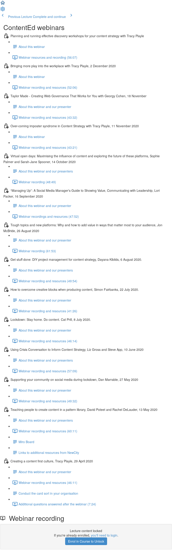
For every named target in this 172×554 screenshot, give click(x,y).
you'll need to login (104, 535)
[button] (2, 4)
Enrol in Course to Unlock (86, 541)
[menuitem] (2, 10)
